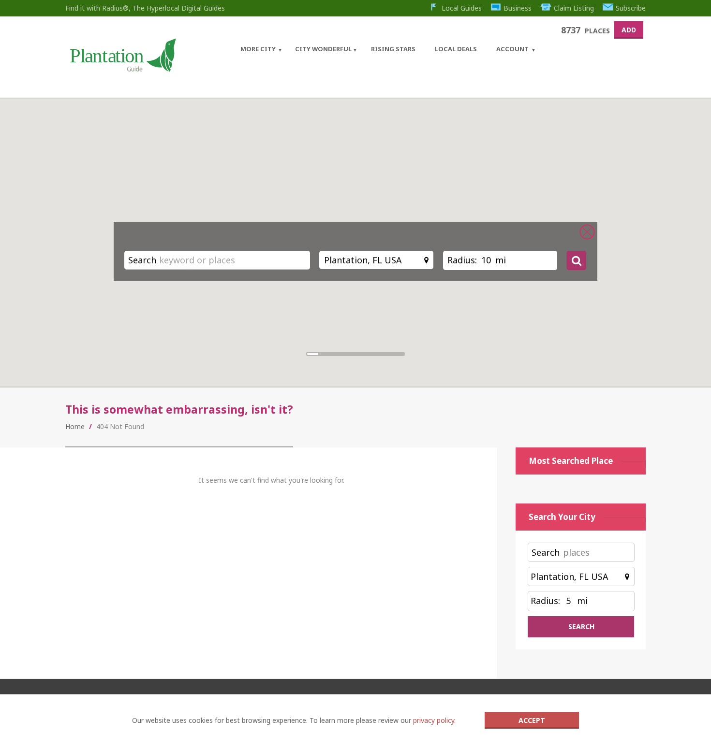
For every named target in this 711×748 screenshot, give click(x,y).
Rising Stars (393, 48)
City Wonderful (323, 48)
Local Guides (462, 8)
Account (512, 48)
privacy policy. (434, 720)
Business (518, 8)
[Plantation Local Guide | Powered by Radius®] (122, 68)
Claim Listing (574, 8)
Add (629, 29)
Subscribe (631, 8)
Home (75, 426)
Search (142, 260)
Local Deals (456, 48)
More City (258, 48)
